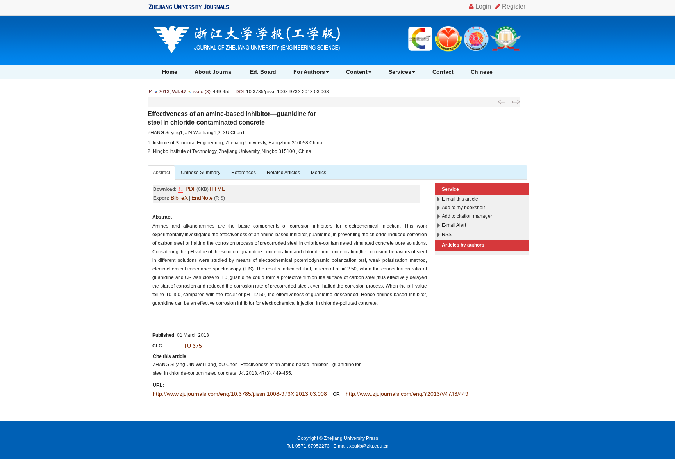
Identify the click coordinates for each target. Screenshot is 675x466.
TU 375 (193, 346)
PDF (191, 189)
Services (400, 72)
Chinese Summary (200, 172)
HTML (217, 189)
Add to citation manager (467, 216)
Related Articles (283, 172)
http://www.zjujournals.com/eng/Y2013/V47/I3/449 (407, 394)
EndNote (202, 198)
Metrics (318, 172)
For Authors (309, 72)
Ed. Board (263, 72)
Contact (443, 72)
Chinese (482, 72)
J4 (150, 91)
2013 (164, 91)
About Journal (214, 72)
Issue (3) (201, 91)
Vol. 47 (179, 91)
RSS (447, 234)
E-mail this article (460, 199)
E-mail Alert (454, 225)
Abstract (161, 172)
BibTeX (179, 198)
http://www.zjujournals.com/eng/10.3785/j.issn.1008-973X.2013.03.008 (240, 394)
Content (357, 72)
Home (169, 72)
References (243, 172)
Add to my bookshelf (463, 207)
